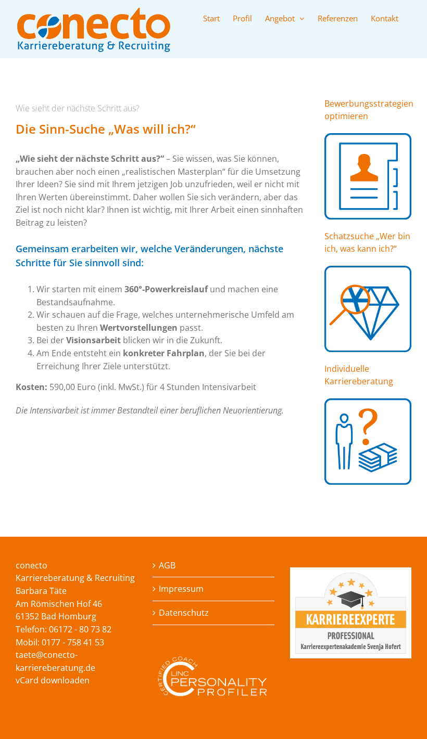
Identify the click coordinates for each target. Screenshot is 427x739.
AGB (167, 565)
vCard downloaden (53, 680)
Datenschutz (184, 612)
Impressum (181, 588)
